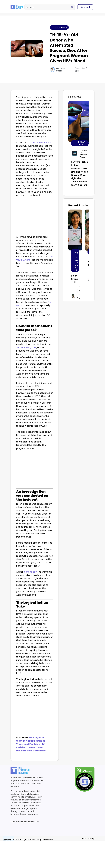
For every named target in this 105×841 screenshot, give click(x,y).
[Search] (73, 7)
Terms (83, 838)
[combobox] (48, 7)
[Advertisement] (34, 217)
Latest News (60, 27)
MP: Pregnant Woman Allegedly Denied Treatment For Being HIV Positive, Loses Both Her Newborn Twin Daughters (31, 744)
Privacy (91, 838)
